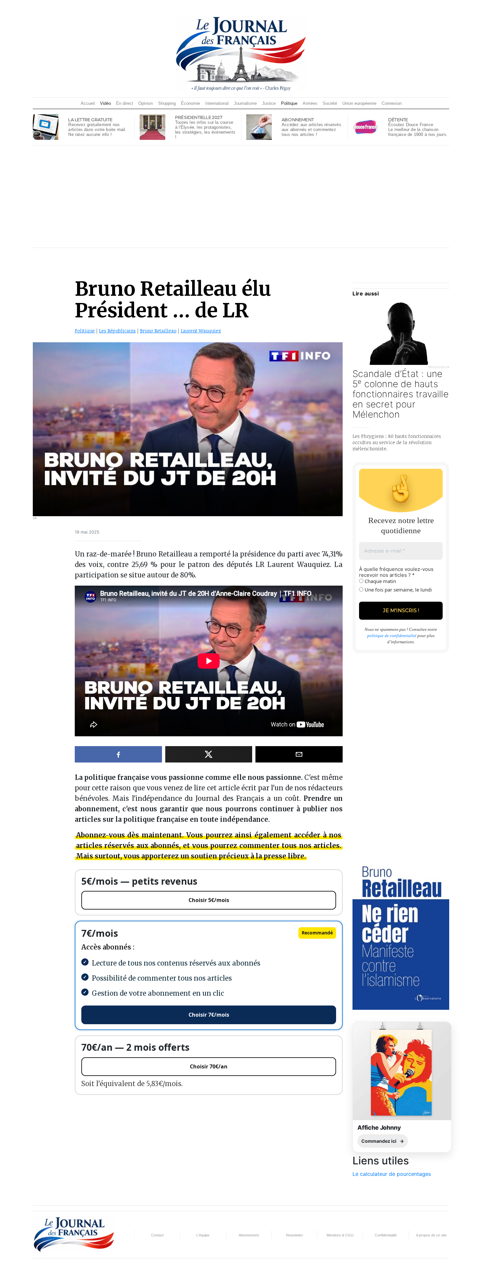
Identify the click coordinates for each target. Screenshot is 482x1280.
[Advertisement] (241, 196)
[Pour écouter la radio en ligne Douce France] (365, 126)
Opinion (145, 103)
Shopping (167, 103)
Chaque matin (379, 581)
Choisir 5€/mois (209, 900)
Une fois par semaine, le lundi (397, 590)
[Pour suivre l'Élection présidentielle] (152, 126)
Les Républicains (117, 331)
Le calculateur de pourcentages (391, 1174)
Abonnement (249, 1235)
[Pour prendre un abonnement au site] (259, 126)
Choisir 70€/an (209, 1066)
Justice (269, 103)
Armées (310, 103)
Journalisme (245, 103)
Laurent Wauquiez (201, 331)
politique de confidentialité (391, 635)
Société (330, 103)
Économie (190, 103)
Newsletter (294, 1235)
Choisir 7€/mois (209, 1014)
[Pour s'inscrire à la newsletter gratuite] (45, 126)
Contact (157, 1235)
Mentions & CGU (340, 1235)
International (217, 103)
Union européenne (359, 103)
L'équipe (203, 1235)
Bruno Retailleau (158, 331)
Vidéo (105, 103)
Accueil (88, 103)
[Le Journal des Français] (241, 53)
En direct (124, 103)
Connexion (392, 103)
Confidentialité (386, 1235)
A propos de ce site (431, 1235)
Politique (289, 103)
